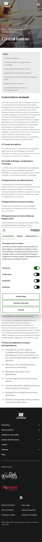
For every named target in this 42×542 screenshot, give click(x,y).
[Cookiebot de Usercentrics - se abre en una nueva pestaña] (31, 230)
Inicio (4, 29)
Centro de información (17, 29)
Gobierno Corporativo (10, 435)
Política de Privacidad (29, 515)
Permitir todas (21, 296)
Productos (6, 425)
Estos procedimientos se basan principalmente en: (15, 89)
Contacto (21, 538)
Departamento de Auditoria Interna (17, 69)
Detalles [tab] (20, 236)
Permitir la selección (21, 303)
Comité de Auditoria (11, 58)
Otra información (8, 510)
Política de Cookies (8, 515)
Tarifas (4, 445)
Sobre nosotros (8, 430)
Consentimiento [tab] (8, 236)
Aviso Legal (26, 505)
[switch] (37, 274)
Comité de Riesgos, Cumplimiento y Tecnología (17, 63)
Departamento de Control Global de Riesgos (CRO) (20, 78)
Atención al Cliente (8, 505)
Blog (3, 454)
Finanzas (5, 449)
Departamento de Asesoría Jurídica (17, 73)
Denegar (21, 310)
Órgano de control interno (14, 84)
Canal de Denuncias (28, 510)
